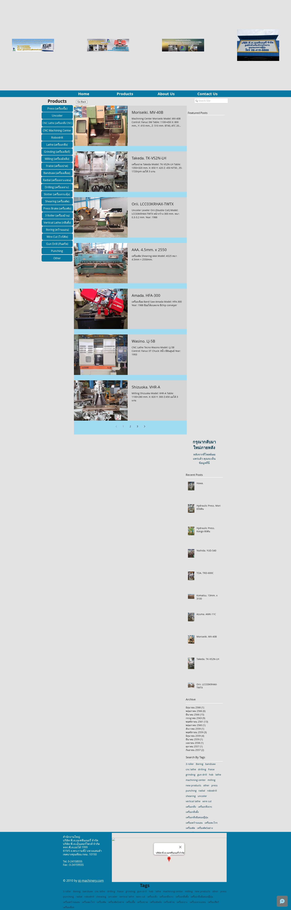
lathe (218, 774)
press (214, 785)
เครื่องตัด (190, 828)
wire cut (207, 801)
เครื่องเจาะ (182, 902)
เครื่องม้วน (169, 902)
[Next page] (144, 426)
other (206, 785)
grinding (190, 774)
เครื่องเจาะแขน (198, 902)
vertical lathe (193, 801)
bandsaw (210, 764)
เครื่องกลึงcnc (205, 806)
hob (211, 774)
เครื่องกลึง (191, 806)
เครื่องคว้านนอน (194, 822)
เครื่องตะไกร (211, 822)
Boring (199, 764)
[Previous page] (116, 426)
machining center (196, 780)
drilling (202, 769)
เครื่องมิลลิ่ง (156, 902)
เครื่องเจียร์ (213, 902)
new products (193, 785)
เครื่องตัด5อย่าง (205, 828)
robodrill (212, 790)
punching (191, 790)
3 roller (190, 764)
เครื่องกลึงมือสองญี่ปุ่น (197, 817)
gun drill (202, 774)
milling (211, 780)
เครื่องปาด (142, 902)
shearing (191, 796)
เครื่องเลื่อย (68, 907)
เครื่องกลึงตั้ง (192, 811)
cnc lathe (191, 769)
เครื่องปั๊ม (130, 902)
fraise (211, 769)
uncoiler (202, 796)
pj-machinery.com (91, 880)
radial (202, 790)
